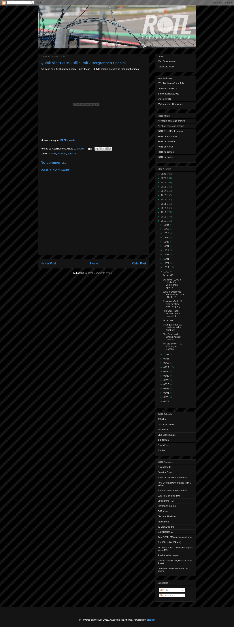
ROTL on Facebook (167, 136)
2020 (164, 178)
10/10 (166, 271)
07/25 (166, 397)
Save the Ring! (165, 472)
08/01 (166, 393)
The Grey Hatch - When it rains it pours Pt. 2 (171, 313)
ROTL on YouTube (167, 141)
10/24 (166, 263)
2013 (164, 208)
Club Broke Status (167, 435)
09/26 (166, 358)
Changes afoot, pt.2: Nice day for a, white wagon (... (173, 304)
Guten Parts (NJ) (166, 501)
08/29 (166, 376)
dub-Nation (163, 440)
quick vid (72, 153)
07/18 (166, 401)
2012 (164, 212)
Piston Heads (164, 467)
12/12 (166, 233)
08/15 (166, 384)
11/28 (166, 241)
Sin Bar (161, 450)
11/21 (166, 246)
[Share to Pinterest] (110, 149)
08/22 (166, 380)
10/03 (166, 354)
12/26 (166, 224)
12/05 (166, 237)
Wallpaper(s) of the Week (170, 104)
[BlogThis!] (100, 149)
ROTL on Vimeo (165, 146)
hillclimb (62, 153)
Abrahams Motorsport (168, 555)
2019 (164, 182)
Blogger (150, 619)
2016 (164, 195)
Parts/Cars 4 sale (166, 66)
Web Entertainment (167, 61)
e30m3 (52, 153)
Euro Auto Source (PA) (169, 496)
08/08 (166, 388)
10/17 (166, 267)
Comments (167, 595)
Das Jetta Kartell (166, 424)
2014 (164, 204)
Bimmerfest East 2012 (168, 93)
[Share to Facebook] (107, 149)
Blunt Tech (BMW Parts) (169, 542)
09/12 (166, 367)
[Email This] (96, 149)
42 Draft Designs (166, 527)
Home (94, 263)
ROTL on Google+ (167, 152)
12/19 (166, 229)
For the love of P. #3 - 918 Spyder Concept (173, 346)
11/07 (166, 254)
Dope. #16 (168, 320)
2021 (164, 174)
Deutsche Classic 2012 (169, 88)
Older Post (139, 263)
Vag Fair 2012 (164, 99)
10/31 (166, 259)
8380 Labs (163, 419)
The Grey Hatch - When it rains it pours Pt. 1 (171, 337)
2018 (164, 186)
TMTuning (163, 511)
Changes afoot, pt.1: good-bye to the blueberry (173, 327)
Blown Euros (164, 445)
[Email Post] (89, 148)
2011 (164, 216)
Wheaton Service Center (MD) (172, 477)
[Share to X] (103, 149)
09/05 (166, 371)
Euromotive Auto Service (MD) (172, 490)
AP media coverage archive (171, 121)
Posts (165, 590)
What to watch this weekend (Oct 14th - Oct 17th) (173, 294)
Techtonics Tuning (167, 506)
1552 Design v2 (165, 532)
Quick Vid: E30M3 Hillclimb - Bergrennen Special (83, 63)
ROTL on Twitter (165, 157)
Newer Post (48, 263)
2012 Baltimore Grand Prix (171, 83)
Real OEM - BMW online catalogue (175, 537)
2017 (164, 191)
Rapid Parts (163, 521)
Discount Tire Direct (167, 516)
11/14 (166, 250)
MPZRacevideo (68, 140)
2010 (164, 221)
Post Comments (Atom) (100, 273)
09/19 (166, 363)
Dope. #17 (168, 275)
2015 (164, 199)
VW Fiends (163, 429)
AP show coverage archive (171, 126)
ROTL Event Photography (170, 131)
